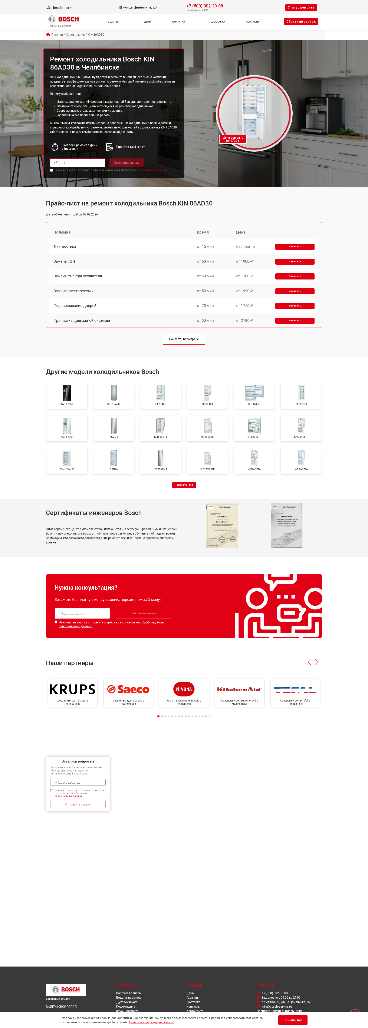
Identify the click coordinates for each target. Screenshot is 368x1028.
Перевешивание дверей (74, 305)
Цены (147, 21)
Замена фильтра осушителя (77, 276)
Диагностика (64, 246)
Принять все (292, 1020)
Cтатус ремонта (301, 7)
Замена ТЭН (64, 261)
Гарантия (178, 21)
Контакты (252, 21)
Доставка (218, 21)
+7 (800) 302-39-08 (205, 5)
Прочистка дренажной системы (81, 320)
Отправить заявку (126, 162)
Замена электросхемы (73, 291)
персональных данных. (154, 170)
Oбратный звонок (301, 21)
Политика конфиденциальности (151, 1022)
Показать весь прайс (184, 339)
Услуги (113, 21)
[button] (309, 662)
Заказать (295, 246)
